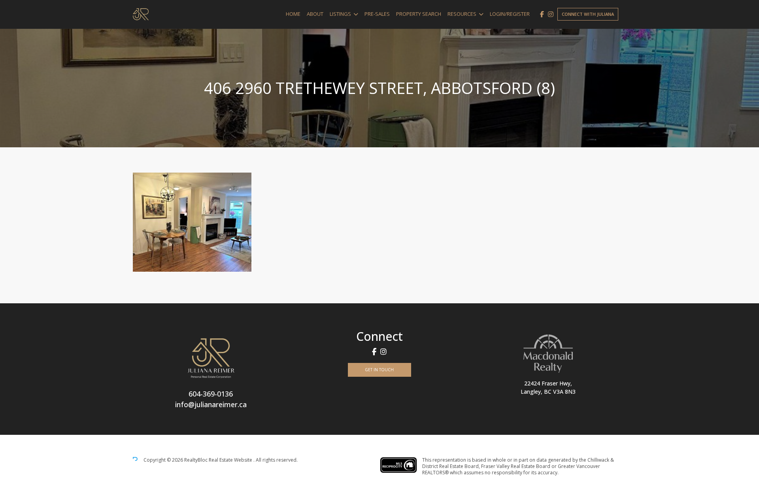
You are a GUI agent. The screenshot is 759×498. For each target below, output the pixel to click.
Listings (340, 13)
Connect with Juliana (588, 14)
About (315, 13)
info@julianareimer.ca (211, 404)
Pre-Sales (377, 13)
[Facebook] (542, 14)
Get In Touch (379, 369)
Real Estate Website (231, 460)
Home (293, 13)
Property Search (418, 13)
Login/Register (510, 13)
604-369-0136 (211, 393)
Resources (461, 13)
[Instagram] (550, 14)
